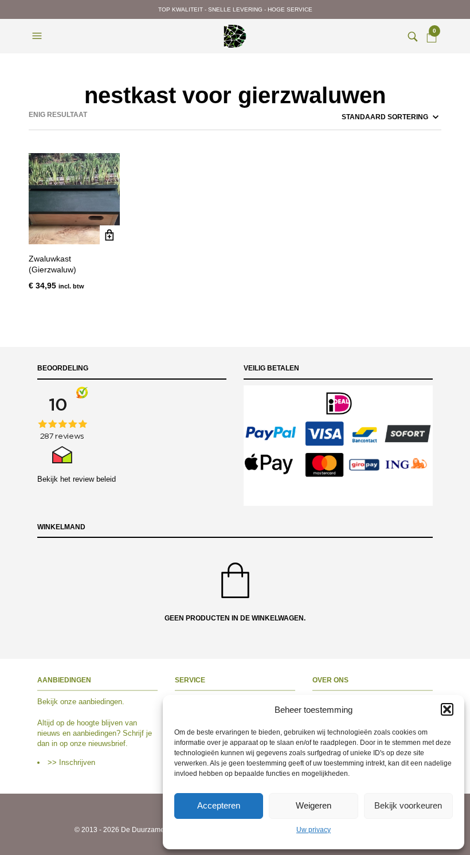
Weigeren (313, 805)
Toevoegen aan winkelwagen (110, 235)
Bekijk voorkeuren (408, 805)
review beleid (94, 479)
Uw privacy (313, 830)
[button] (447, 709)
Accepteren (218, 805)
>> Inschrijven (71, 762)
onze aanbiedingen (91, 701)
